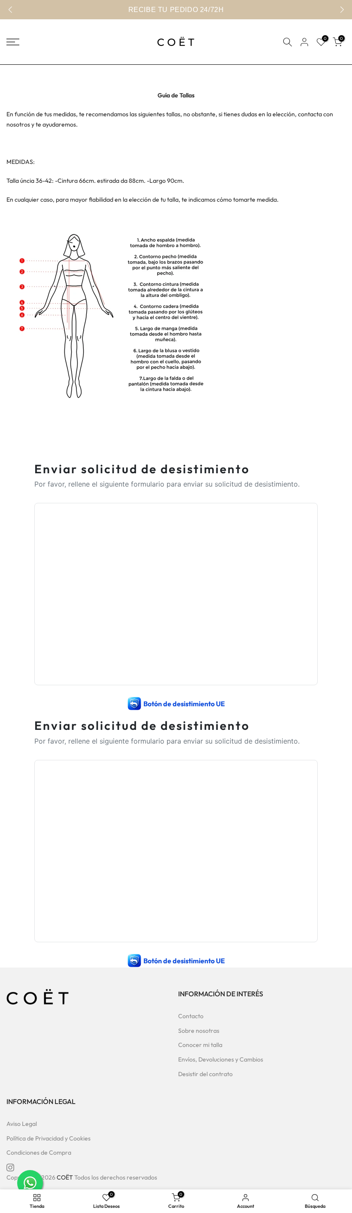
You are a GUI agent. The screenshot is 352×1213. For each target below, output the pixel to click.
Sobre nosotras (198, 1031)
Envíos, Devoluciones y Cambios (220, 1059)
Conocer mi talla (200, 1045)
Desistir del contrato (205, 1074)
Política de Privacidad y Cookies (48, 1138)
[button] (342, 9)
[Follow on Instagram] (10, 1167)
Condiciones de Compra (38, 1152)
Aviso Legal (21, 1124)
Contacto (190, 1016)
